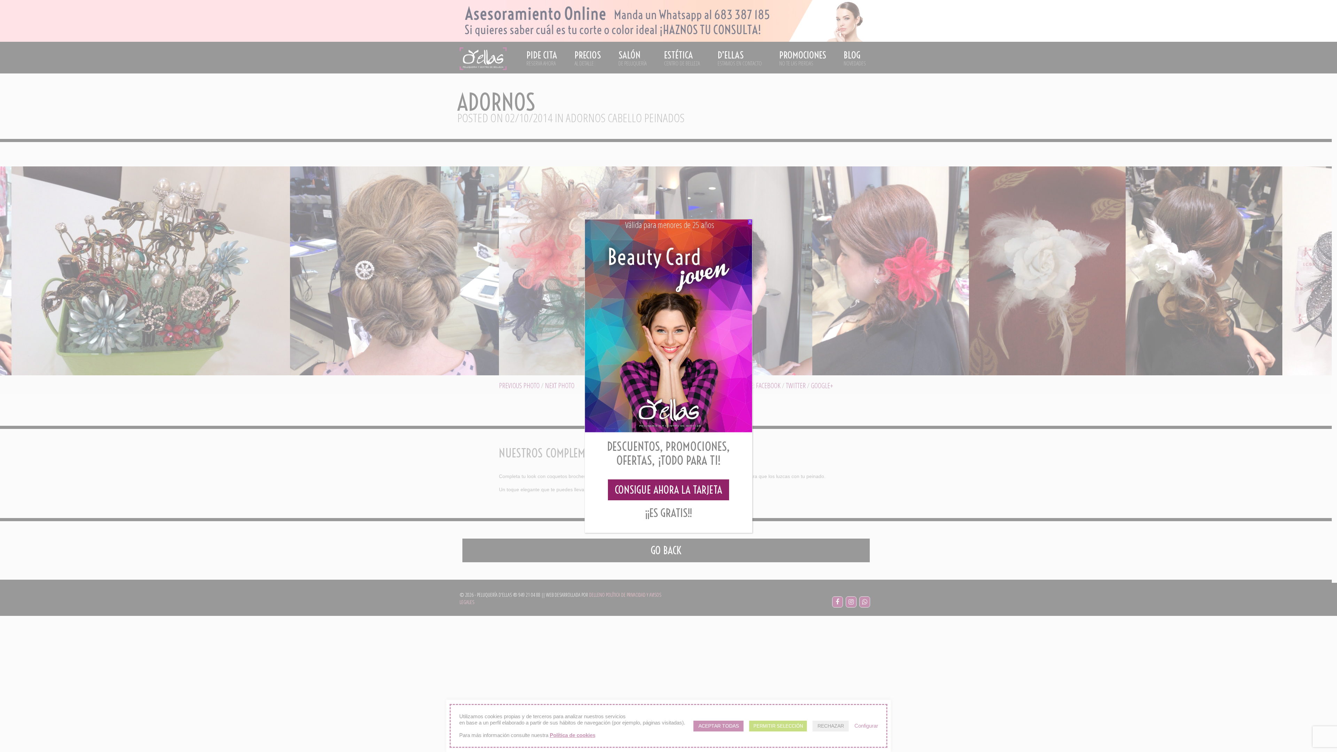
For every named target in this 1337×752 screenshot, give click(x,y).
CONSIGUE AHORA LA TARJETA (668, 489)
